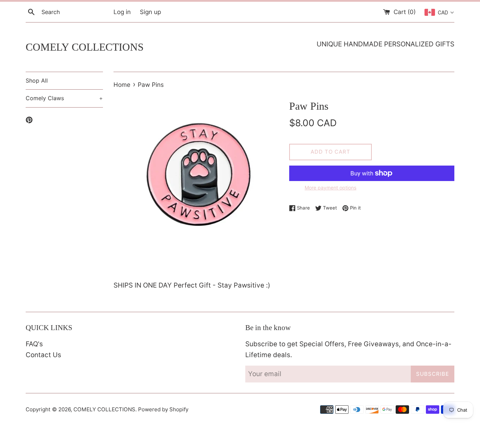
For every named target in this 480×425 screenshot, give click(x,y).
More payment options (330, 188)
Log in (122, 11)
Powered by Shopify (163, 409)
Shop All (37, 80)
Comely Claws (64, 98)
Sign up (150, 11)
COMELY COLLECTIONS (85, 47)
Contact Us (43, 355)
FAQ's (34, 344)
